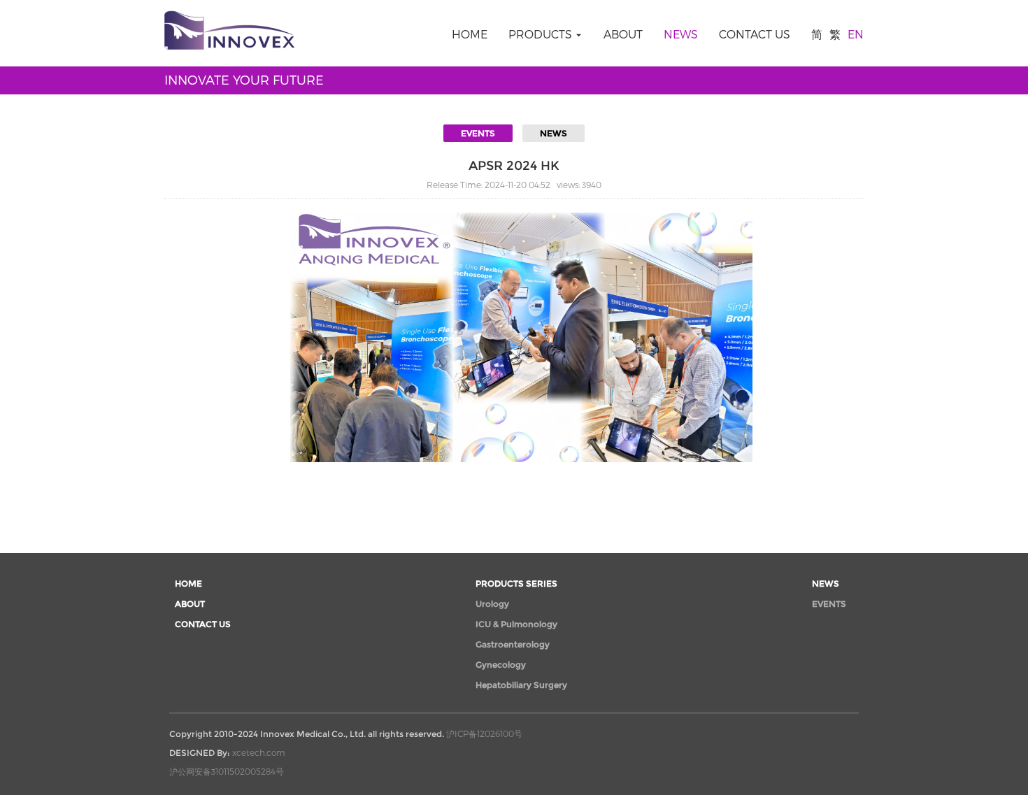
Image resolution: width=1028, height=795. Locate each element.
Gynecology (501, 664)
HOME (469, 34)
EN (856, 34)
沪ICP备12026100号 (484, 733)
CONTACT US (754, 34)
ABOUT (623, 34)
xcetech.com (258, 752)
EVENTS (478, 133)
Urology (492, 604)
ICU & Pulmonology (516, 624)
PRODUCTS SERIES (516, 583)
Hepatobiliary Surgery (521, 685)
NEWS (681, 34)
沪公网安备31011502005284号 (226, 771)
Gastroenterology (513, 644)
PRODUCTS (541, 34)
